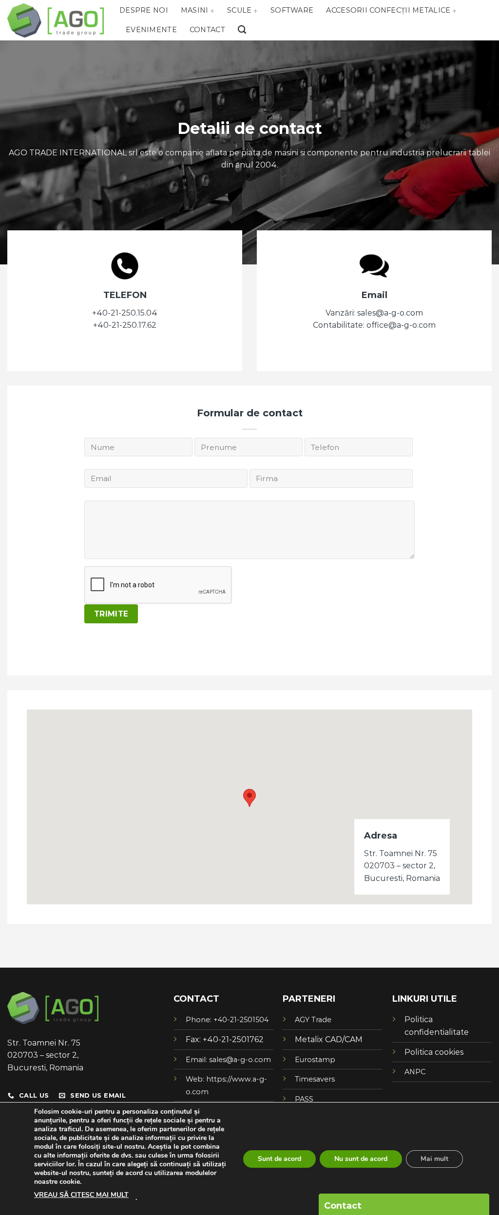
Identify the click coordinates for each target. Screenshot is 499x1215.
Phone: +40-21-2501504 (227, 1019)
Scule (239, 10)
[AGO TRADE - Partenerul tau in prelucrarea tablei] (56, 20)
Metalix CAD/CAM (329, 1039)
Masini (195, 10)
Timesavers (315, 1079)
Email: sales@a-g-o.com (228, 1059)
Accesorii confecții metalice (388, 10)
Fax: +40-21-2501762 (225, 1039)
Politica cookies (433, 1052)
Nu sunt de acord (360, 1158)
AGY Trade (313, 1019)
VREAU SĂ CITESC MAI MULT (81, 1194)
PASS (304, 1099)
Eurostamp (315, 1059)
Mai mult (434, 1158)
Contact (207, 29)
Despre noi (143, 10)
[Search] (242, 30)
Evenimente (151, 29)
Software (291, 10)
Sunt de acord (279, 1158)
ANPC (414, 1071)
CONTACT (196, 998)
